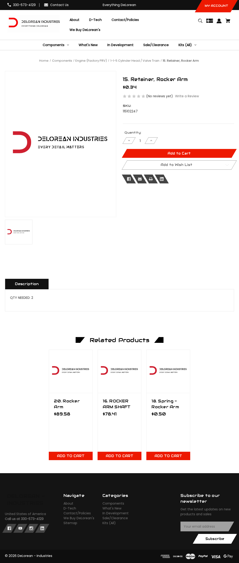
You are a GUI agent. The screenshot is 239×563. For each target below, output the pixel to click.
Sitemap (70, 523)
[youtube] (20, 528)
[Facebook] (129, 179)
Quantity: (132, 133)
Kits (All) (109, 523)
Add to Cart (70, 456)
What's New (111, 508)
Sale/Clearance (115, 518)
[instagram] (31, 528)
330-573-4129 (24, 5)
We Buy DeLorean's (78, 518)
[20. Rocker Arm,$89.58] (70, 371)
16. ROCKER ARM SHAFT (116, 403)
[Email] (140, 179)
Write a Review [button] (187, 96)
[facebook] (9, 528)
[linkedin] (42, 528)
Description (27, 284)
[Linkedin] (162, 179)
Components (113, 503)
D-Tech (69, 508)
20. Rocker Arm (67, 403)
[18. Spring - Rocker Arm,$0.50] (168, 371)
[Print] (151, 179)
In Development (115, 513)
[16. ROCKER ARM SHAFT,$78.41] (119, 371)
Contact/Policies (77, 513)
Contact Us (59, 5)
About (68, 503)
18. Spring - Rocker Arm (165, 403)
